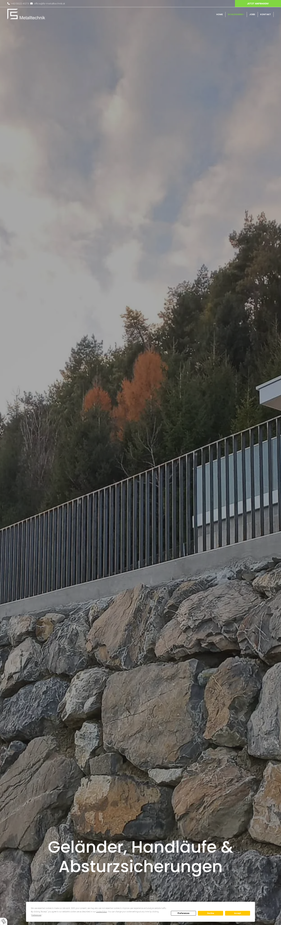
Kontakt (265, 14)
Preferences (183, 913)
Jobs (252, 14)
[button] (258, 3)
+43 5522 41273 (20, 3)
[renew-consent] (3, 921)
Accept (237, 913)
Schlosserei (235, 14)
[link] (236, 14)
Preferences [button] (36, 915)
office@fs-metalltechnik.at (49, 3)
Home (219, 14)
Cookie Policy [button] (101, 912)
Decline (210, 913)
